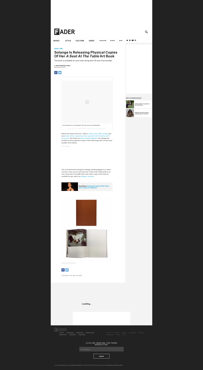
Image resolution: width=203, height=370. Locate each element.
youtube (133, 40)
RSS (124, 334)
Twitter (127, 40)
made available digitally (88, 138)
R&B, (74, 275)
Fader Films (82, 334)
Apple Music (141, 332)
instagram (135, 40)
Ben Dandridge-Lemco (63, 65)
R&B (61, 48)
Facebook (116, 332)
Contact (61, 332)
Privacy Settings (90, 365)
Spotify (118, 334)
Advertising (70, 332)
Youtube (124, 332)
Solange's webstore (87, 176)
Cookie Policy (63, 334)
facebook (130, 40)
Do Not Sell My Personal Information (109, 365)
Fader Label (72, 334)
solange (79, 275)
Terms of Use (80, 332)
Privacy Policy (90, 332)
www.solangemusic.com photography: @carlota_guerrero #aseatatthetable (81, 125)
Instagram (132, 332)
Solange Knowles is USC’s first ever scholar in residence (94, 187)
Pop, (71, 275)
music (56, 48)
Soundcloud (110, 334)
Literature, (65, 275)
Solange (105, 134)
